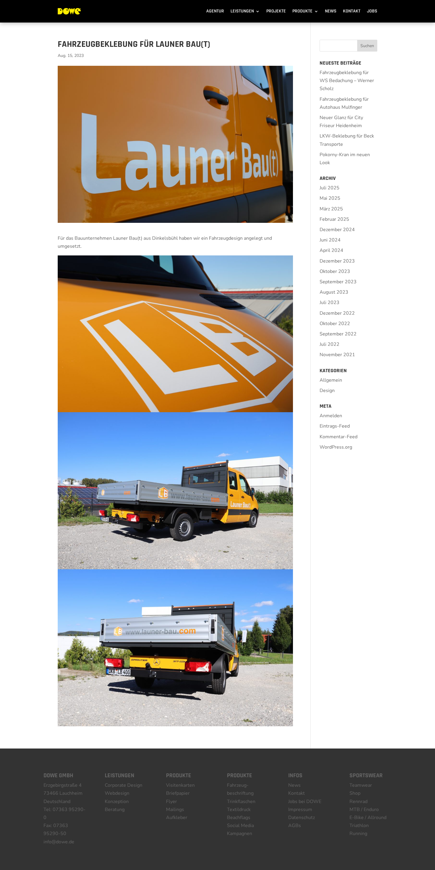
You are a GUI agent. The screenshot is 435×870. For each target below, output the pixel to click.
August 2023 (334, 292)
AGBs (294, 825)
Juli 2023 (329, 302)
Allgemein (331, 380)
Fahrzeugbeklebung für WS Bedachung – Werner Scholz (347, 80)
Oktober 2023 (335, 271)
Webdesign (117, 793)
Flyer (171, 801)
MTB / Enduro (364, 809)
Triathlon (359, 825)
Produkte (302, 11)
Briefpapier (178, 793)
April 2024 (331, 250)
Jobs (372, 11)
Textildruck (239, 809)
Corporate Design (123, 785)
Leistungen (242, 11)
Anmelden (331, 415)
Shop (354, 793)
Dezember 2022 (337, 313)
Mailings (175, 809)
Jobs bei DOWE (304, 801)
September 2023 (338, 282)
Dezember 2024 (337, 229)
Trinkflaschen (241, 801)
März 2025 (331, 209)
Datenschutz (301, 817)
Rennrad (358, 801)
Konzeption (117, 801)
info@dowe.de (59, 842)
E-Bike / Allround (367, 817)
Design (327, 390)
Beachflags (238, 817)
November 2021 (337, 354)
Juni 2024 (330, 240)
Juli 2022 (329, 344)
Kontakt (351, 11)
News (330, 11)
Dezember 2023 (337, 261)
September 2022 (338, 334)
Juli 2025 (329, 188)
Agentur (215, 11)
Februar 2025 (334, 219)
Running (358, 833)
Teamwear (360, 785)
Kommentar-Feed (338, 437)
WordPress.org (336, 447)
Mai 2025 (330, 198)
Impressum (300, 809)
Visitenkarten (180, 785)
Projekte (276, 11)
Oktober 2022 (335, 323)
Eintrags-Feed (335, 426)
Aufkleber (176, 817)
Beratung (115, 809)
